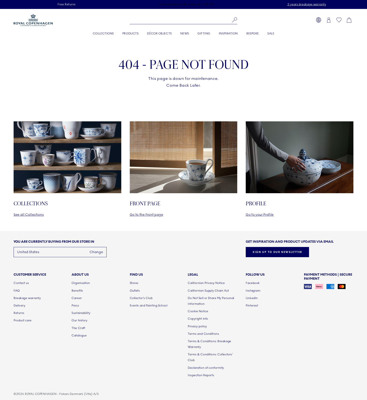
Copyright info (198, 319)
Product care (23, 320)
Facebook (253, 283)
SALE (270, 33)
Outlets (135, 290)
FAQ (17, 290)
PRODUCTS (130, 33)
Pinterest (252, 305)
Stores (134, 283)
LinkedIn (252, 298)
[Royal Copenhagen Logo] (33, 20)
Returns (19, 313)
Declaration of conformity (206, 368)
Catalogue (79, 335)
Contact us (21, 283)
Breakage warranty (27, 298)
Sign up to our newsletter (277, 252)
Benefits (77, 290)
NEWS (184, 33)
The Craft (78, 328)
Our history (79, 320)
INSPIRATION (228, 33)
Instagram (253, 290)
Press (75, 305)
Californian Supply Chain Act (208, 290)
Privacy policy (197, 326)
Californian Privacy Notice (206, 283)
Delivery (19, 305)
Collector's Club (141, 298)
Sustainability (81, 313)
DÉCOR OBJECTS (159, 33)
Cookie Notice (198, 311)
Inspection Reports (201, 375)
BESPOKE (252, 33)
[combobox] (183, 20)
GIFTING (204, 33)
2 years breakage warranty (306, 4)
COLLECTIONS (103, 33)
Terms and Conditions (203, 334)
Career (77, 298)
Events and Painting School (149, 305)
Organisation (81, 283)
